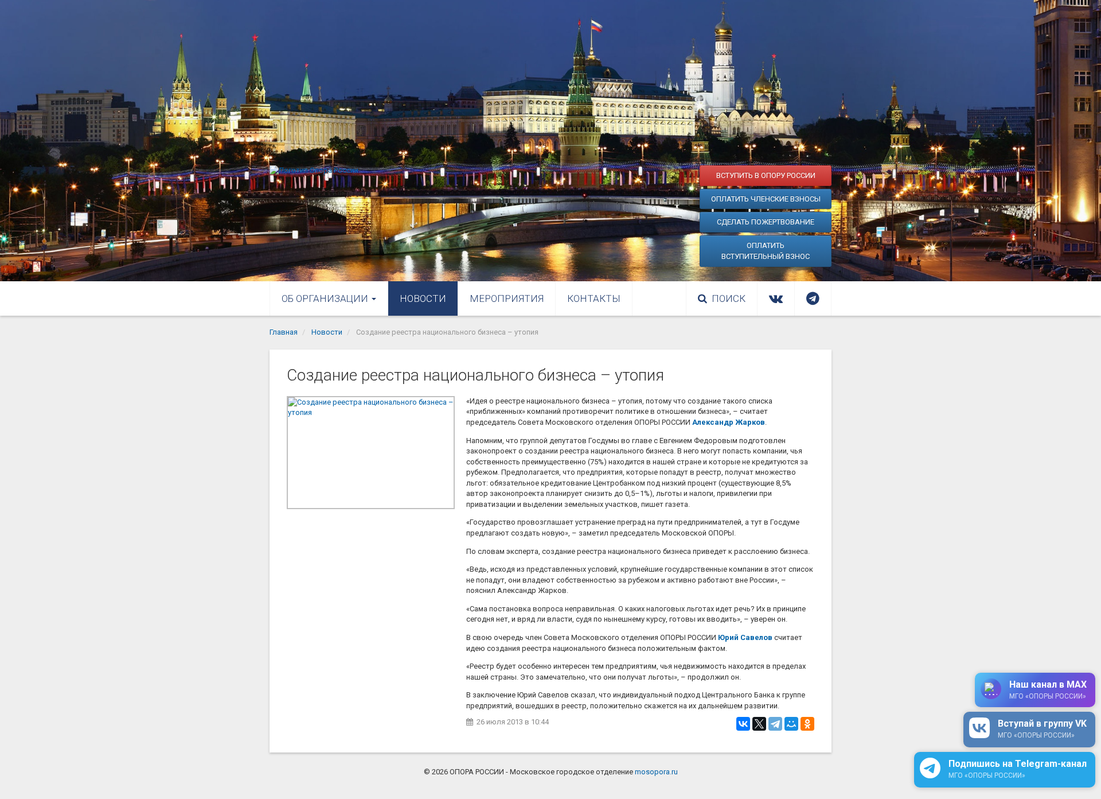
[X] (759, 724)
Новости (423, 298)
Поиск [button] (728, 298)
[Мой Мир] (791, 724)
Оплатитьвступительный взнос (765, 251)
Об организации (326, 298)
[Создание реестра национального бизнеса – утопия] (371, 452)
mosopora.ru (656, 771)
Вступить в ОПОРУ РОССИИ (765, 175)
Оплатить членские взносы (766, 199)
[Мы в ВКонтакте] (776, 298)
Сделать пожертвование (765, 222)
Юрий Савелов (745, 637)
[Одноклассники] (807, 724)
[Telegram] (775, 724)
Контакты (593, 298)
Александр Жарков (728, 422)
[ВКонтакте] (743, 724)
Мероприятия (507, 298)
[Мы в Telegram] (813, 298)
